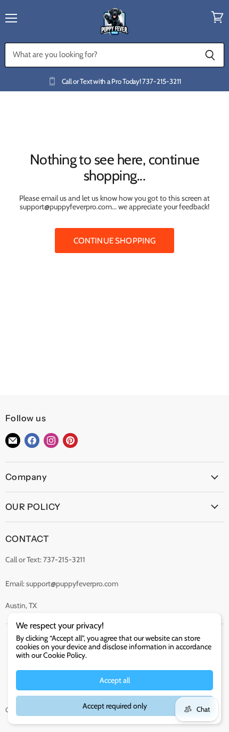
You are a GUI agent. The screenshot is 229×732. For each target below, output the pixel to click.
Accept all (115, 680)
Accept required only (115, 706)
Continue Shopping (114, 240)
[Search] (210, 55)
